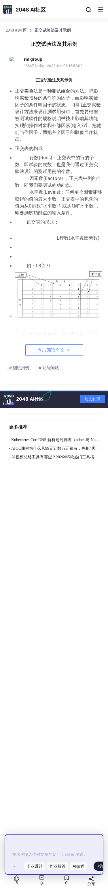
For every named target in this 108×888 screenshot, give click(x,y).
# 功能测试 (49, 367)
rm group (33, 59)
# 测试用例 (19, 367)
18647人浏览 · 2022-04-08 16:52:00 (53, 66)
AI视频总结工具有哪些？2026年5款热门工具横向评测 (58, 457)
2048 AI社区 (17, 30)
